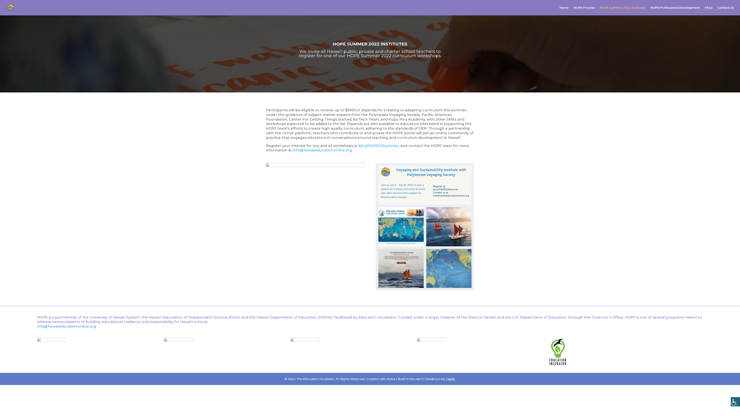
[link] (735, 401)
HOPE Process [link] (584, 7)
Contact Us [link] (726, 7)
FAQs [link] (709, 7)
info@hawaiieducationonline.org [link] (322, 150)
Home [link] (564, 7)
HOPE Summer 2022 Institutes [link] (623, 7)
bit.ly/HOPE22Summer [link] (379, 146)
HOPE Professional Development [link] (675, 7)
